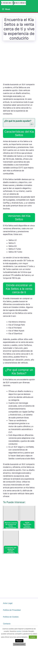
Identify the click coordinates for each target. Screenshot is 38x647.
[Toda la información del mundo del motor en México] (13, 3)
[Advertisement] (19, 63)
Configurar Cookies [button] (19, 644)
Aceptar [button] (32, 637)
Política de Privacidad (12, 610)
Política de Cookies (11, 617)
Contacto (6, 624)
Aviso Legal (7, 603)
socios (19, 631)
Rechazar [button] (19, 641)
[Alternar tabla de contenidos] (30, 124)
